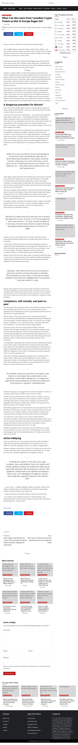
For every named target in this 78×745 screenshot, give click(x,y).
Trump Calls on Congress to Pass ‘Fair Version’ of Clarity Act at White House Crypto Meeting (44, 582)
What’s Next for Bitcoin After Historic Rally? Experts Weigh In (27, 581)
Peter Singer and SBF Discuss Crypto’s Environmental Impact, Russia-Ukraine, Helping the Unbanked (15, 540)
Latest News (11, 8)
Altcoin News (59, 66)
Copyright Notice (32, 724)
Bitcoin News (59, 69)
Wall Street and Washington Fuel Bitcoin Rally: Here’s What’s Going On (9, 581)
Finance (57, 82)
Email (30, 651)
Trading (58, 8)
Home (5, 8)
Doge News (58, 77)
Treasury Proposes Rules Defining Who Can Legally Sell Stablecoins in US (26, 608)
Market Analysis (59, 85)
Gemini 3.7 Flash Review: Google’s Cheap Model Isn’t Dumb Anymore (43, 608)
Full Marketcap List (65, 53)
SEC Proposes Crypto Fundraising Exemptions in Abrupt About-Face (9, 608)
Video (20, 8)
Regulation (58, 95)
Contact (64, 8)
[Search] (75, 8)
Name (5, 651)
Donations (47, 8)
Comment (7, 630)
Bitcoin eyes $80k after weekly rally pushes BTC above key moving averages (64, 136)
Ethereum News (59, 79)
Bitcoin (8, 532)
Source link (7, 508)
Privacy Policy (31, 718)
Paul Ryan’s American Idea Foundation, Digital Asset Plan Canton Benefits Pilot (64, 216)
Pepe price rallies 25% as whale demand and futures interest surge (64, 243)
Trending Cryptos (7, 15)
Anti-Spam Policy (32, 721)
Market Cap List (38, 8)
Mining (53, 8)
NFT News (58, 90)
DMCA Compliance (32, 727)
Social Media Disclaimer (34, 730)
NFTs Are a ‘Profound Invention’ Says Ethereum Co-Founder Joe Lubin (39, 539)
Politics (57, 92)
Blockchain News (60, 72)
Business (57, 74)
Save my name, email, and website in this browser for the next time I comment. (26, 667)
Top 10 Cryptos (27, 8)
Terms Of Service (32, 733)
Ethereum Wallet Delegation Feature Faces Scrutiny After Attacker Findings (65, 163)
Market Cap (6, 718)
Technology (58, 98)
